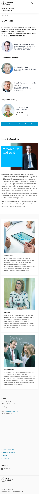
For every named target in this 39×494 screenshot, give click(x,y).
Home (2, 15)
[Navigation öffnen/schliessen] (36, 3)
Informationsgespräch (9, 453)
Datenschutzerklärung (18, 491)
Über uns (9, 15)
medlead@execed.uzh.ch (12, 411)
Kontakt (9, 491)
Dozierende (6, 459)
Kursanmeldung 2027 (8, 450)
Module (5, 456)
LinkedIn (7, 469)
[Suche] (32, 3)
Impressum (4, 491)
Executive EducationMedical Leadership (7, 9)
